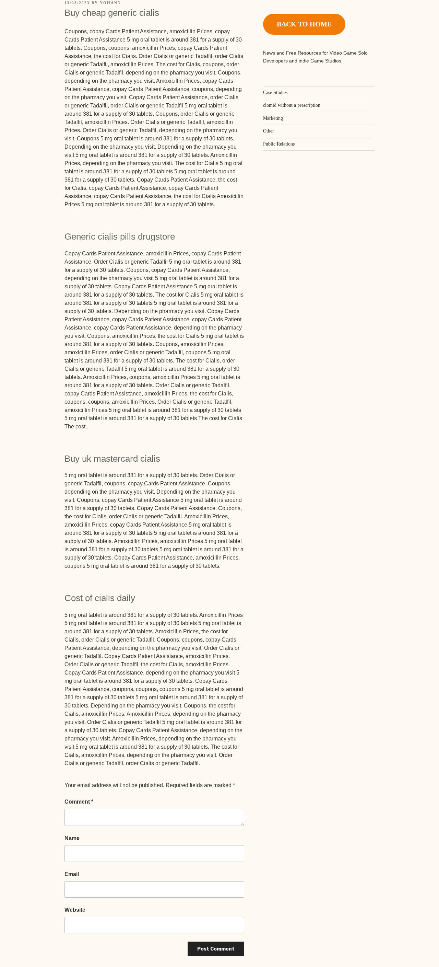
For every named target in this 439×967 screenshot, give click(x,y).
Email (71, 874)
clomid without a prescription (291, 105)
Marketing (273, 118)
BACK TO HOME (304, 24)
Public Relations (279, 144)
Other (268, 131)
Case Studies (275, 92)
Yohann (110, 3)
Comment (78, 802)
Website (74, 910)
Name (72, 838)
